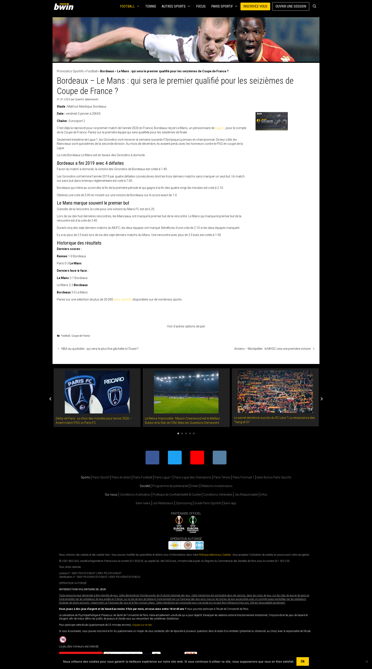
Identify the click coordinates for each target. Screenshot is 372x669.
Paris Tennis (222, 477)
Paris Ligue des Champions (192, 477)
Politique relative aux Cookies (215, 554)
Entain (194, 486)
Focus (201, 6)
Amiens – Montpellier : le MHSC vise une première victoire (272, 348)
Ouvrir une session (291, 6)
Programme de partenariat (170, 486)
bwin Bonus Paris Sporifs (274, 477)
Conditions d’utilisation (135, 494)
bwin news (143, 503)
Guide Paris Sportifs (208, 503)
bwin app (230, 503)
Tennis (150, 6)
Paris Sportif (222, 6)
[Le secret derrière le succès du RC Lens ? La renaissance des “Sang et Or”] (275, 410)
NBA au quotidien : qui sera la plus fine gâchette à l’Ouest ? (100, 348)
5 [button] (194, 433)
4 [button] (190, 433)
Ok (303, 661)
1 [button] (178, 433)
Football (127, 6)
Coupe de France (80, 335)
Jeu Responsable (246, 494)
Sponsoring (184, 503)
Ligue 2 (220, 128)
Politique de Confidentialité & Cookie (177, 494)
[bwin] (64, 6)
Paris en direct (121, 477)
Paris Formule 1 (243, 477)
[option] (97, 397)
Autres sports (174, 6)
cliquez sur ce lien (142, 624)
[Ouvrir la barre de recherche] (314, 6)
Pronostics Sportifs (70, 71)
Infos (263, 494)
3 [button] (186, 433)
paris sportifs (123, 299)
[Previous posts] (50, 399)
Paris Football (142, 477)
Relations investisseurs (216, 486)
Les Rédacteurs (163, 503)
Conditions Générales (217, 494)
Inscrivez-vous (255, 6)
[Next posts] (321, 399)
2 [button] (182, 433)
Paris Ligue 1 (163, 477)
